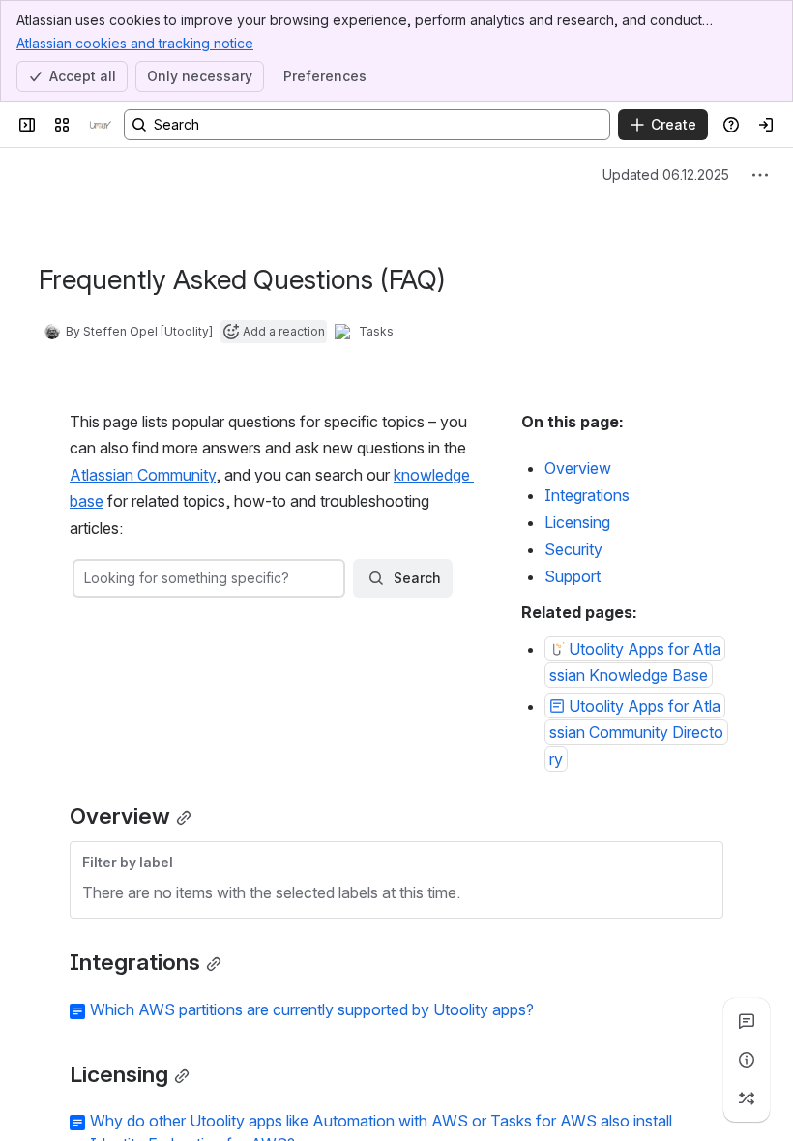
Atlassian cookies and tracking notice (134, 43)
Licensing (577, 522)
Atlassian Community (143, 474)
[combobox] (86, 578)
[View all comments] (746, 1021)
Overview (577, 468)
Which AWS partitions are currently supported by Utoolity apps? (312, 1009)
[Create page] (746, 1098)
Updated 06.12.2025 (665, 174)
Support (572, 576)
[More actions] (760, 175)
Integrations (587, 495)
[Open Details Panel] (746, 1059)
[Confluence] (100, 124)
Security (573, 549)
